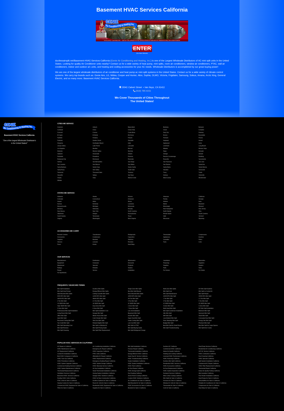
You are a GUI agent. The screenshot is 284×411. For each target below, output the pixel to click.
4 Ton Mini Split (167, 301)
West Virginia (132, 218)
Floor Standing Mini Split (170, 320)
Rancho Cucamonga (169, 156)
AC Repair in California (64, 346)
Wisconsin (166, 218)
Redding (201, 156)
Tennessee (96, 216)
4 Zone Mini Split (204, 306)
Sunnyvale (202, 170)
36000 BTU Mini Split (63, 298)
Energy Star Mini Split (205, 320)
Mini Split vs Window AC (100, 325)
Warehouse (60, 265)
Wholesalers (131, 260)
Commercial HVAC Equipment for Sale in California (72, 385)
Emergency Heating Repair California (104, 361)
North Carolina (132, 211)
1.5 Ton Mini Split (204, 298)
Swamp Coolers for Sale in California (68, 383)
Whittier (59, 180)
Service (95, 270)
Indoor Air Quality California (171, 351)
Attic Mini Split (167, 313)
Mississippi (166, 206)
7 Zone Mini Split (133, 308)
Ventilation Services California (66, 373)
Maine (165, 204)
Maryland (201, 204)
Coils (200, 242)
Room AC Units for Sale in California (103, 383)
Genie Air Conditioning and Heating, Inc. (131, 60)
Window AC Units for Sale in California (174, 383)
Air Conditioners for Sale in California (139, 380)
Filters (200, 239)
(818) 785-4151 (143, 91)
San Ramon (166, 164)
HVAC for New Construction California (104, 378)
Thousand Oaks (97, 172)
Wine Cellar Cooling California (172, 375)
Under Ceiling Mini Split (135, 320)
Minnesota (131, 206)
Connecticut (96, 199)
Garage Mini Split (98, 313)
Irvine (200, 143)
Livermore (166, 146)
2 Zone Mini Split (133, 306)
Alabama (60, 196)
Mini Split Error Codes (205, 328)
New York (95, 211)
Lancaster (131, 146)
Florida (165, 199)
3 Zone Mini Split (168, 306)
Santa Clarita (132, 167)
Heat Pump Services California (208, 346)
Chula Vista (131, 130)
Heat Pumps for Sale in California (209, 378)
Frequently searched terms (71, 285)
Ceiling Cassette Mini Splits (101, 293)
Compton (201, 130)
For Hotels (202, 270)
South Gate (131, 170)
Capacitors (131, 237)
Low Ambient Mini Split (170, 318)
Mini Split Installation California (137, 346)
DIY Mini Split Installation (206, 308)
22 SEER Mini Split (169, 303)
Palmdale (60, 156)
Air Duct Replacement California (173, 368)
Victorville (201, 175)
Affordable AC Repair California (102, 356)
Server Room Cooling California (137, 375)
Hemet (201, 140)
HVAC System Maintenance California (68, 368)
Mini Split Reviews (62, 328)
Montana (60, 208)
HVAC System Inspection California (173, 371)
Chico (94, 130)
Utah (164, 216)
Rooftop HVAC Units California (66, 378)
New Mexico (61, 211)
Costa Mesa (131, 132)
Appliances (166, 237)
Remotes (130, 242)
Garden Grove (97, 140)
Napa (165, 151)
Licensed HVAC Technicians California (174, 356)
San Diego (131, 162)
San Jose (201, 162)
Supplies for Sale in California (102, 388)
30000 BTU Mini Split (205, 296)
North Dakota (167, 211)
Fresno (201, 138)
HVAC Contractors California (207, 353)
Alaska (95, 196)
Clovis (165, 130)
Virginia (59, 218)
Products (130, 265)
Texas (129, 216)
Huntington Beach (98, 143)
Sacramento (202, 159)
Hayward (166, 140)
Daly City (166, 132)
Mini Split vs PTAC (133, 325)
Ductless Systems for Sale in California (104, 380)
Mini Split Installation (63, 289)
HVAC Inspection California (101, 351)
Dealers (201, 265)
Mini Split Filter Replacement (101, 330)
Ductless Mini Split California (171, 361)
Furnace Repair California (136, 349)
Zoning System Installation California (104, 373)
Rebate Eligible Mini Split (100, 323)
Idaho (94, 201)
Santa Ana (202, 164)
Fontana (95, 138)
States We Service (66, 193)
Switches (130, 239)
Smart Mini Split (203, 315)
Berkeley (166, 127)
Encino (165, 135)
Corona (95, 132)
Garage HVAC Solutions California (103, 375)
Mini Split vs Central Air (205, 291)
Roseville (166, 159)
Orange (165, 154)
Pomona (130, 156)
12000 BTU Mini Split (99, 296)
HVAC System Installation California (138, 363)
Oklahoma (60, 213)
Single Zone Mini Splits (135, 289)
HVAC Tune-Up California (65, 358)
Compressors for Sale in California (209, 385)
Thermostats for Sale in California (173, 385)
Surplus (130, 268)
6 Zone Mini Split (98, 308)
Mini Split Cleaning (63, 330)
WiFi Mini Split (167, 315)
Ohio (200, 211)
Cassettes (166, 239)
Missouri (201, 206)
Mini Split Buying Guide (135, 328)
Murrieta (130, 151)
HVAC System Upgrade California (67, 363)
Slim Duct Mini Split (98, 320)
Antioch (95, 127)
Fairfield (59, 138)
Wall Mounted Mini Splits (64, 293)
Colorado (60, 199)
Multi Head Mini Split (169, 308)
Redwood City (61, 159)
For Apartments (61, 272)
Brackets (95, 239)
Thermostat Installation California (138, 351)
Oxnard (201, 154)
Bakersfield (131, 127)
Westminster (202, 178)
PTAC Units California (99, 353)
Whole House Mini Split (100, 315)
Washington (96, 218)
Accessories (61, 237)
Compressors (203, 234)
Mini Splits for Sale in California (172, 378)
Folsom (130, 138)
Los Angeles (61, 148)
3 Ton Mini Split (132, 301)
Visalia (59, 178)
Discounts (131, 263)
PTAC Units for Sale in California (67, 380)
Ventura (165, 175)
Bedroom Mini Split (204, 311)
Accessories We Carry (68, 231)
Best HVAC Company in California (67, 356)
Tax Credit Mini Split (63, 323)
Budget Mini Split (168, 323)
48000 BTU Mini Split (99, 298)
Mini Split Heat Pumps (64, 291)
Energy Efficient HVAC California (138, 353)
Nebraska (96, 208)
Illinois (130, 201)
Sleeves (59, 242)
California (201, 196)
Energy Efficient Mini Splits (101, 291)
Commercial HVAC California (172, 349)
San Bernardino (97, 162)
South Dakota (61, 216)
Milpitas (165, 148)
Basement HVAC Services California (68, 375)
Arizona (130, 196)
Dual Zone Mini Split (99, 306)
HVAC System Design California (102, 363)
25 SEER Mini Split (204, 303)
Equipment (60, 263)
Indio (129, 143)
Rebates (95, 268)
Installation (131, 270)
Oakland (59, 154)
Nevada (130, 208)
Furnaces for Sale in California (172, 380)
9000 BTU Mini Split (63, 296)
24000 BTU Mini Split (169, 296)
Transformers (97, 234)
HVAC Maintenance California (66, 349)
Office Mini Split (62, 315)
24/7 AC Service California (206, 351)
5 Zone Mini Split (62, 308)
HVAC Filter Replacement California (209, 366)
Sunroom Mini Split (204, 313)
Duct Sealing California (135, 373)
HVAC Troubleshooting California (138, 358)
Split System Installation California (209, 361)
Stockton (165, 170)
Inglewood (166, 143)
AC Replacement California (65, 351)
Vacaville (60, 175)
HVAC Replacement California (102, 358)
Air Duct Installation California (101, 368)
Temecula (60, 172)
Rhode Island (167, 213)
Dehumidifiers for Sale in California (209, 380)
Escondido (202, 135)
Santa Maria (167, 167)
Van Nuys (131, 175)
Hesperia (60, 143)
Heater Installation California (136, 361)
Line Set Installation (134, 311)
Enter (142, 48)
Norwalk (201, 151)
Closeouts (96, 263)
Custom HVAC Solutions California (138, 378)
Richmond (96, 159)
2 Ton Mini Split (62, 301)
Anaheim (60, 127)
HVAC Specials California (206, 358)
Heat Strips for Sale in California (208, 388)
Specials (95, 265)
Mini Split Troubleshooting (171, 328)
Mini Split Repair (204, 293)
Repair (59, 270)
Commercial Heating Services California (69, 366)
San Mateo (131, 164)
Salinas (59, 162)
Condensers (96, 237)
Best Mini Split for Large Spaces (208, 325)
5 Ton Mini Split (203, 301)
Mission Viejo (203, 148)
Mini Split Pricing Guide (100, 328)
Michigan (95, 206)
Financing (166, 263)
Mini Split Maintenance (170, 293)
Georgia (201, 199)
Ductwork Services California (172, 373)
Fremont (165, 138)
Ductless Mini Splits (98, 289)
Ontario (130, 154)
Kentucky (95, 204)
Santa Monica (203, 167)
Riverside (131, 159)
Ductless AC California (170, 346)
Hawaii (59, 201)
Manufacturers (61, 260)
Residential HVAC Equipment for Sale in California (108, 385)
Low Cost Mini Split (133, 323)
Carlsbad (60, 130)
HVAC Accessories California (172, 366)
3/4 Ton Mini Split (133, 298)
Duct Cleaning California (206, 356)
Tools (164, 242)
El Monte (95, 135)
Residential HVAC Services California (174, 363)
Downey (201, 132)
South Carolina (203, 213)
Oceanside (96, 154)
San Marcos (96, 164)
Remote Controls (62, 234)
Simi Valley (96, 170)
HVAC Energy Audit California (137, 371)
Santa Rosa (60, 170)
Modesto (60, 151)
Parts (164, 268)
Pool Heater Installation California (209, 375)
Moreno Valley (97, 151)
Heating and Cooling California (172, 353)
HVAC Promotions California (65, 361)
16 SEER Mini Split (63, 303)
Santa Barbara (61, 167)
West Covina (167, 178)
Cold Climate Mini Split (99, 318)
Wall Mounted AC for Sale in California (139, 383)
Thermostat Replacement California (68, 371)
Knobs (95, 244)
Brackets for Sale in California (137, 388)
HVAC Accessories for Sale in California (140, 385)
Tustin (200, 172)
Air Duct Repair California (135, 368)
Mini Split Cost (167, 291)
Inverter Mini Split (133, 315)
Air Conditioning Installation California (104, 346)
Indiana (165, 201)
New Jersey (202, 208)
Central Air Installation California (67, 353)
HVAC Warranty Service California (103, 366)
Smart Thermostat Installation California (104, 371)
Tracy (165, 172)
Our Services (63, 257)
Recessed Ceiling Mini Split (65, 320)
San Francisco (167, 162)
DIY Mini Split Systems (205, 289)
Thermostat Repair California (207, 368)
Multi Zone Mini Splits (169, 289)
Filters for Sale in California (65, 388)
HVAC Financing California (171, 358)
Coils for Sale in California (171, 388)
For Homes (166, 270)
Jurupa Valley (61, 146)
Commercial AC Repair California (209, 363)
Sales (200, 268)
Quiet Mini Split (61, 318)
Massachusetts (61, 206)
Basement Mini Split (134, 313)
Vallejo (95, 175)
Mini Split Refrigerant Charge (136, 330)
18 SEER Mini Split (98, 303)
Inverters (201, 237)
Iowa (200, 201)
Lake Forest (96, 146)
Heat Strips (131, 244)
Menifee (95, 148)
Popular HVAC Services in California (74, 343)
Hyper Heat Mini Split (134, 318)
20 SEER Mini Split (133, 303)
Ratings (59, 268)
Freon (59, 244)
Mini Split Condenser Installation (173, 311)
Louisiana (131, 204)
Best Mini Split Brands (134, 291)
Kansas (59, 204)
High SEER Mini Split (63, 306)
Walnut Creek (132, 178)
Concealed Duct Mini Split (206, 318)
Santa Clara (96, 167)
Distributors (96, 260)
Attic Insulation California (206, 373)
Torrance (130, 172)
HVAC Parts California (134, 366)
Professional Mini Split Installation (67, 311)
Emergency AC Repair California (102, 349)
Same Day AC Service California (137, 356)
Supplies (60, 239)
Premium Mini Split (204, 323)
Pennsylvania (132, 213)
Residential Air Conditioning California (210, 349)
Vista (94, 178)
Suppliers (201, 263)
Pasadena (96, 156)
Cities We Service (65, 123)
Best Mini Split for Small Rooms (172, 325)
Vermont (201, 216)
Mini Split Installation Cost (100, 311)
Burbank (201, 127)
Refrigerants (131, 234)
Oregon (95, 213)
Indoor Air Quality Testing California (209, 371)
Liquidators (166, 260)
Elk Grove (131, 135)
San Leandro (61, 164)
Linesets (95, 242)
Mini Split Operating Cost (64, 325)
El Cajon (60, 135)
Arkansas (166, 196)
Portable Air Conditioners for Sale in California (212, 383)
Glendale (130, 140)
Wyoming (201, 218)
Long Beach (202, 146)
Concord (60, 132)
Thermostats (167, 234)
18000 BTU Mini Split (134, 296)
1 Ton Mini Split (167, 298)
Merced (130, 148)
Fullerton (60, 140)
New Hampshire (168, 208)
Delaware (131, 199)
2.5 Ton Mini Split (98, 301)
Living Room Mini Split (64, 313)
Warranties (202, 260)
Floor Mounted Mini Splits (135, 293)
